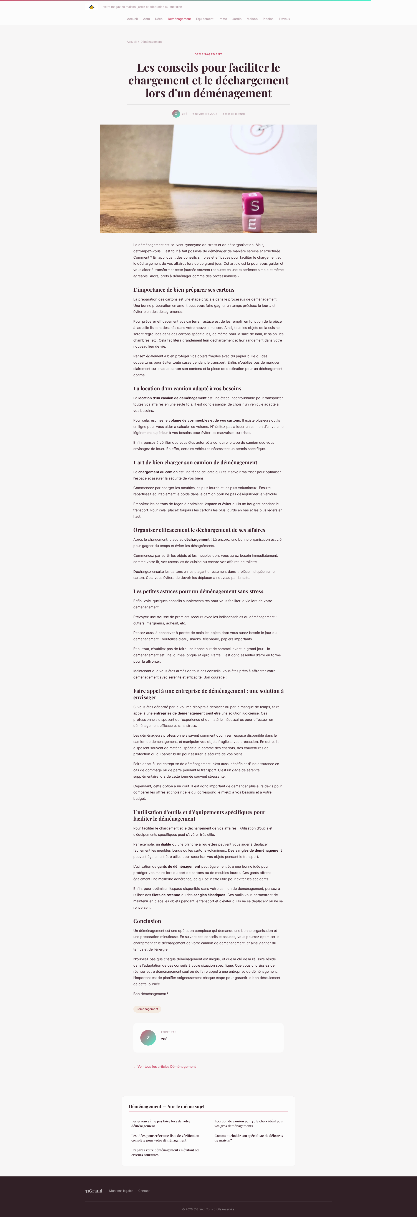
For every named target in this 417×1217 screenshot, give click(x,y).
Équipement (204, 19)
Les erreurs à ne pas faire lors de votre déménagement (160, 1123)
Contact (144, 1190)
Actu (146, 19)
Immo (223, 19)
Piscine (268, 19)
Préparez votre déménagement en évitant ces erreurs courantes (165, 1152)
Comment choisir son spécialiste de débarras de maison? (249, 1137)
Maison (252, 19)
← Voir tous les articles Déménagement (164, 1066)
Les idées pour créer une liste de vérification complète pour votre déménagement (165, 1137)
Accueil (132, 19)
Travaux (284, 19)
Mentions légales (121, 1190)
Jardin (237, 19)
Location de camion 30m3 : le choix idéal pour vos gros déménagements (249, 1123)
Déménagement (179, 19)
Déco (159, 19)
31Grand (93, 1190)
